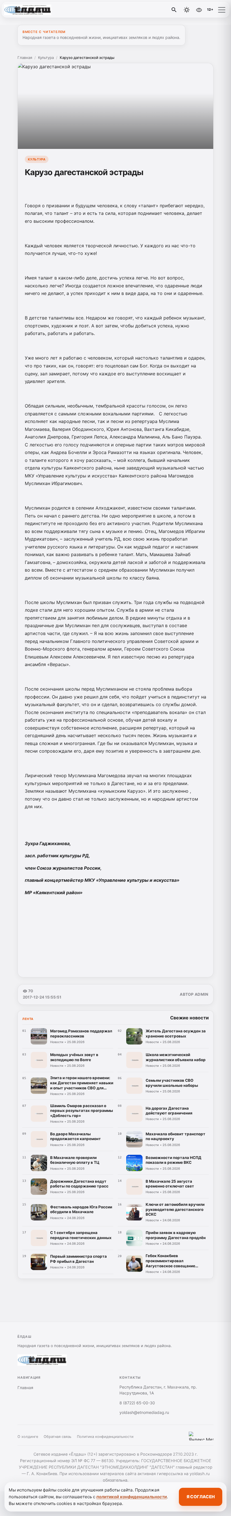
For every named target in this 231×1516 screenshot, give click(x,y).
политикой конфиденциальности (131, 1496)
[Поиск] (174, 10)
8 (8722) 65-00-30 (137, 1402)
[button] (221, 10)
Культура (46, 57)
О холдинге (27, 1437)
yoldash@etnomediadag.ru (144, 1412)
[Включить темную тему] (186, 10)
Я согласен (200, 1496)
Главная (24, 57)
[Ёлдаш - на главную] (27, 10)
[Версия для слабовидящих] (199, 10)
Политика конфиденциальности (105, 1437)
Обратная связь (57, 1437)
